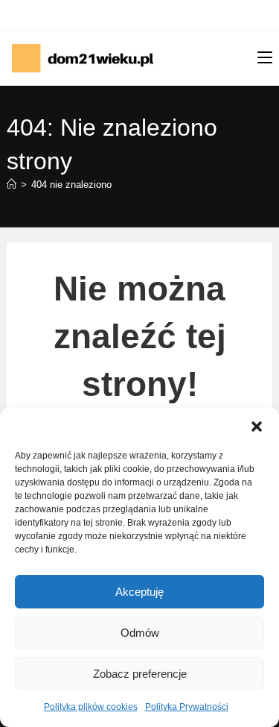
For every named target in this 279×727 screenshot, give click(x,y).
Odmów (140, 632)
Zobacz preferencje (140, 673)
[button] (256, 426)
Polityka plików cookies (91, 707)
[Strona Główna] (11, 184)
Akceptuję (139, 591)
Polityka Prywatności (186, 707)
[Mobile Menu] (264, 58)
